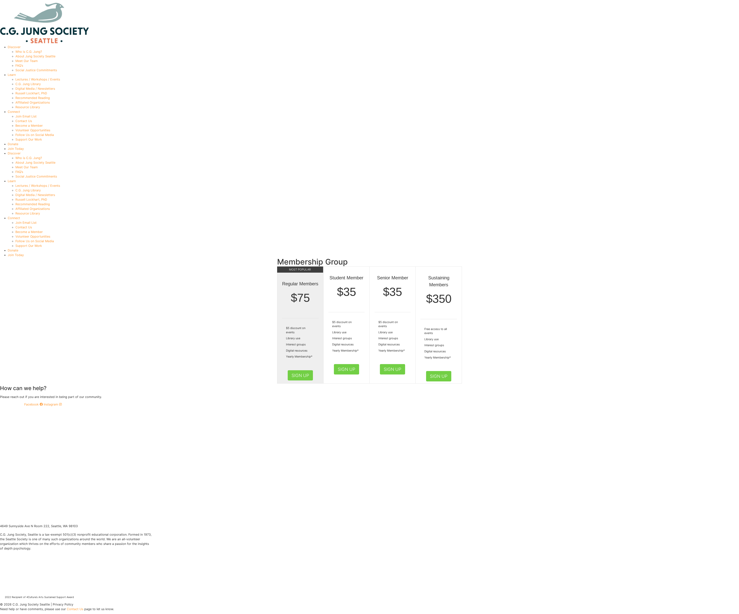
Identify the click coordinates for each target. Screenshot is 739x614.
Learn (12, 75)
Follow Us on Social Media (34, 135)
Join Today (16, 149)
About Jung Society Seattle (35, 56)
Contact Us (23, 121)
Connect (14, 112)
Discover (14, 47)
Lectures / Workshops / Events (37, 79)
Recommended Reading (32, 98)
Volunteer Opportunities (32, 130)
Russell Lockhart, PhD (31, 93)
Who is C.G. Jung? (28, 52)
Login (227, 1)
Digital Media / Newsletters (35, 88)
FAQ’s (19, 65)
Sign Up (300, 375)
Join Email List (26, 116)
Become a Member (29, 125)
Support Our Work (28, 139)
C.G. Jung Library (28, 84)
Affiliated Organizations (32, 102)
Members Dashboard (203, 1)
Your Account (173, 1)
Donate (13, 144)
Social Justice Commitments (36, 70)
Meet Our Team (26, 61)
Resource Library (27, 107)
